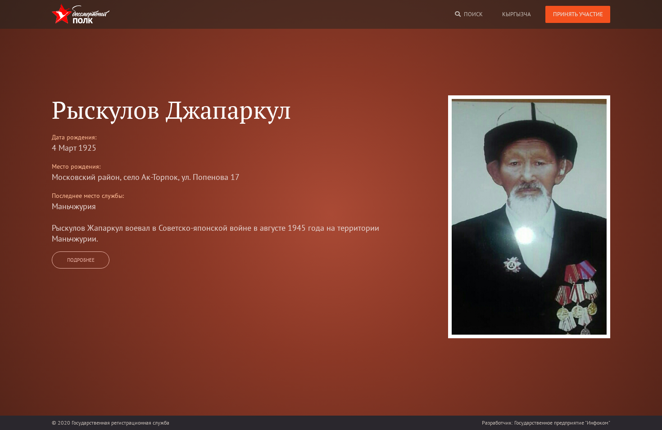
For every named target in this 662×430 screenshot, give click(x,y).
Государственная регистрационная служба (120, 422)
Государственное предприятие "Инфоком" (562, 422)
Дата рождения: (74, 137)
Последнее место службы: (88, 196)
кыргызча (516, 14)
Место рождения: (76, 166)
